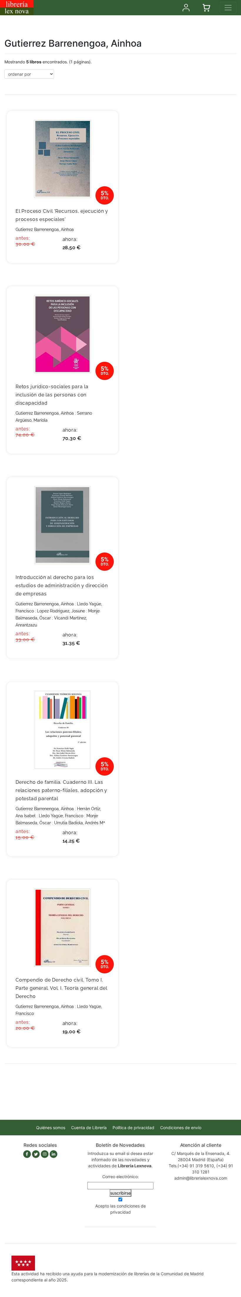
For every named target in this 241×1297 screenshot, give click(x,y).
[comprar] (104, 124)
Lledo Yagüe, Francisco (61, 815)
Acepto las (120, 1209)
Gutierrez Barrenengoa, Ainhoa (45, 229)
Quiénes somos (50, 1127)
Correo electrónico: (120, 1176)
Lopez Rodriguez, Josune (61, 611)
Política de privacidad (133, 1127)
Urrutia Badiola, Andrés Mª (79, 822)
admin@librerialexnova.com (200, 1178)
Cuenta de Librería (89, 1127)
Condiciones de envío (180, 1127)
